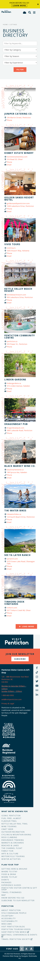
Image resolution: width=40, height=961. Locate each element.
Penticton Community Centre (19, 336)
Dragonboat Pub (16, 424)
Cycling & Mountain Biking (16, 834)
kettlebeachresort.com (16, 295)
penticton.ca (12, 341)
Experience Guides (11, 885)
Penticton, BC (7, 679)
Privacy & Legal (7, 703)
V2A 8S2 (4, 682)
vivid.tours (11, 248)
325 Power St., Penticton (17, 344)
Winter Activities (11, 859)
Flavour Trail (9, 821)
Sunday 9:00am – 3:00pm (11, 691)
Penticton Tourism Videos (16, 929)
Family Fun (7, 851)
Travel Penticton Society (16, 939)
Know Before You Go (12, 898)
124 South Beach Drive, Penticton (21, 517)
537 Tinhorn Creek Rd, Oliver (19, 610)
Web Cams (6, 924)
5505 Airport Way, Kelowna (18, 250)
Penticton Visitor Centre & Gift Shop (19, 889)
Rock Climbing (9, 837)
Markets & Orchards (12, 843)
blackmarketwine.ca (15, 469)
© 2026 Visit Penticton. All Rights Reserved (20, 954)
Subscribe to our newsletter (17, 900)
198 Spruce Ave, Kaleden (17, 472)
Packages (6, 882)
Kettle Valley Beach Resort (18, 290)
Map (3, 895)
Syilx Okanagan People (14, 913)
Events (5, 880)
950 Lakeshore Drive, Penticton (20, 297)
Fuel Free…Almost (11, 818)
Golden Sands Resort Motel (19, 198)
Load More (27, 626)
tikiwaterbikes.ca (14, 514)
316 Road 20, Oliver (15, 159)
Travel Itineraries (11, 892)
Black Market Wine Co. (20, 465)
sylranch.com (12, 559)
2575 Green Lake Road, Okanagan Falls (21, 562)
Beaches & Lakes (10, 845)
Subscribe (20, 659)
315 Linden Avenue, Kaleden (18, 386)
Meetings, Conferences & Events (19, 935)
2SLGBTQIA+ (7, 916)
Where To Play (9, 877)
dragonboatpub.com (15, 428)
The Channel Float (11, 848)
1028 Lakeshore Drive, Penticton (20, 206)
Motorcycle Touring (13, 856)
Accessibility (8, 918)
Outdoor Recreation (13, 832)
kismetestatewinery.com (17, 157)
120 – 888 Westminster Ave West (15, 677)
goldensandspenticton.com (18, 203)
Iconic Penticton (11, 815)
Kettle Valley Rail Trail (14, 824)
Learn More (19, 5)
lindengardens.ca (14, 383)
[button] (34, 12)
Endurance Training (12, 840)
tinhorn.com (12, 607)
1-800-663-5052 (7, 695)
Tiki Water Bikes (15, 510)
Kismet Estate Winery (19, 152)
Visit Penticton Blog (13, 926)
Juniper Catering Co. (18, 113)
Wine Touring (9, 826)
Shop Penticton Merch (14, 932)
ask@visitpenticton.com (11, 699)
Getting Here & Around (14, 869)
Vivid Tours (12, 244)
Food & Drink (8, 874)
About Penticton (11, 910)
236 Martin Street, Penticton (19, 117)
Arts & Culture (9, 853)
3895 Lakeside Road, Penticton (19, 430)
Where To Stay (9, 871)
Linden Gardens (15, 379)
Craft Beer (7, 829)
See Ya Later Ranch (17, 555)
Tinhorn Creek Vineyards (14, 602)
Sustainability (9, 921)
